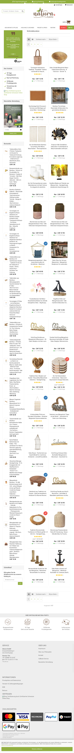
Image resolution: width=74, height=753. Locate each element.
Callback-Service (43, 658)
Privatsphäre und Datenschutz (11, 680)
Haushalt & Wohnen (27, 27)
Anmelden (13, 133)
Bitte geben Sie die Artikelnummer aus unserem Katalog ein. (12, 574)
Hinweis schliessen (37, 749)
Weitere (52, 27)
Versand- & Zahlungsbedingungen (12, 684)
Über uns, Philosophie (44, 652)
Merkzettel (69, 5)
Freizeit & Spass (42, 27)
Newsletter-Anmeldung (45, 662)
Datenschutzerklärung (7, 745)
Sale (64, 27)
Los (20, 583)
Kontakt (40, 655)
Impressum (41, 648)
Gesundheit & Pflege (11, 27)
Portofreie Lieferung (32, 3)
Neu (71, 27)
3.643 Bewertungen (13, 56)
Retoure (4, 690)
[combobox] (53, 39)
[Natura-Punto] (44, 12)
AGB (3, 687)
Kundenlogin (58, 5)
